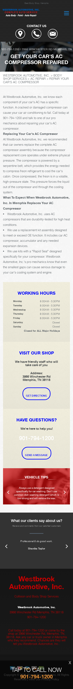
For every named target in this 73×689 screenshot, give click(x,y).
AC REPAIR (38, 78)
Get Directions (36, 395)
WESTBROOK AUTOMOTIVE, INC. (26, 75)
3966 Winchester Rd (37, 49)
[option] (36, 486)
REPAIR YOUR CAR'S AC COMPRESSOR (36, 80)
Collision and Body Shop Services (36, 596)
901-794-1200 (10, 49)
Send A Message (36, 455)
